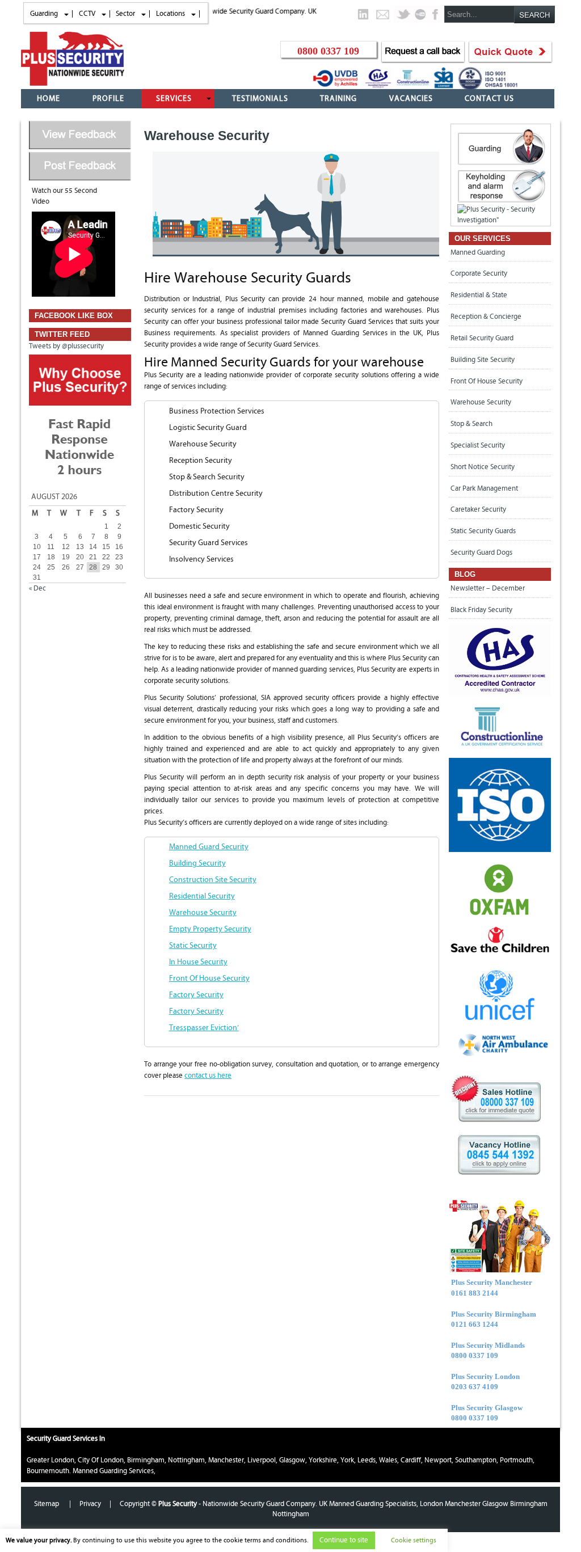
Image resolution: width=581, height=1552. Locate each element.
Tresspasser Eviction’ (204, 1027)
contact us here (207, 1075)
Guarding (44, 13)
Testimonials (260, 98)
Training (338, 98)
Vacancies (411, 98)
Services (174, 98)
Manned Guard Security (209, 846)
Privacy (90, 1504)
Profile (108, 98)
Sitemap (47, 1504)
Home (48, 98)
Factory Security (196, 994)
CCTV (87, 13)
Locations (170, 13)
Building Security (197, 863)
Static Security (193, 945)
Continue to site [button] (343, 1540)
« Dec (37, 588)
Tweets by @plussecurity (66, 346)
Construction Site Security (212, 879)
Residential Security (202, 896)
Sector (125, 13)
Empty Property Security (210, 929)
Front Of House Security (209, 978)
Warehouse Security (203, 912)
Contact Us (489, 98)
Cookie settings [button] (413, 1540)
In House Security (198, 962)
